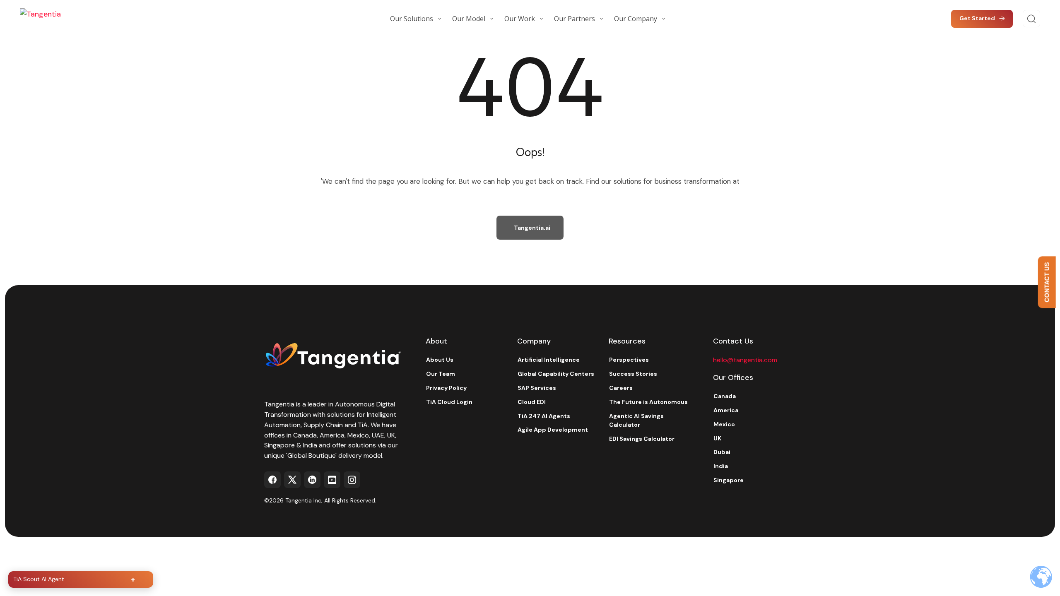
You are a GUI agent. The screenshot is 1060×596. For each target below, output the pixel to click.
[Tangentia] (61, 18)
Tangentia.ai (532, 227)
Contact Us (1046, 282)
